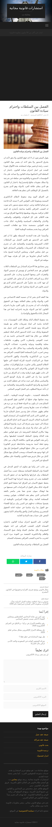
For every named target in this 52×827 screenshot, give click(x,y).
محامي (14, 779)
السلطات (41, 575)
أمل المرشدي (35, 115)
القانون (18, 575)
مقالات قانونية (39, 570)
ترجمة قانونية (42, 750)
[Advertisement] (26, 75)
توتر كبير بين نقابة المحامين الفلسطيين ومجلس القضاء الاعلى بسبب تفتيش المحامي (26, 618)
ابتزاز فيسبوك (42, 756)
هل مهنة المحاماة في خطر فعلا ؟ (32, 637)
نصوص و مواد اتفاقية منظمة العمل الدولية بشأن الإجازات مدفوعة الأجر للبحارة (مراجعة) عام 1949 (28, 601)
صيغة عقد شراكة (41, 740)
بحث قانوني (43, 745)
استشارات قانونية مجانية (26, 8)
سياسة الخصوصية (26, 811)
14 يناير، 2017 (43, 115)
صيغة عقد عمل (42, 734)
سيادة (42, 579)
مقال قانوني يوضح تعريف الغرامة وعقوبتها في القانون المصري (27, 589)
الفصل (29, 575)
